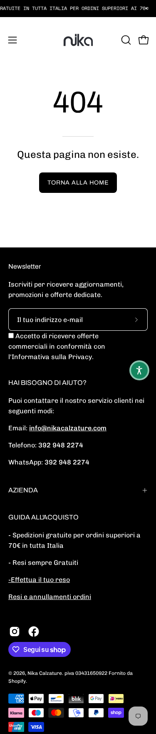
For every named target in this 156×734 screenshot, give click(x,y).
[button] (125, 40)
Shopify (17, 681)
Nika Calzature (44, 673)
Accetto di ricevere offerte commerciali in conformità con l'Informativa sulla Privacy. (56, 346)
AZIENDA (23, 490)
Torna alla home (78, 182)
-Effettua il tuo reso (39, 580)
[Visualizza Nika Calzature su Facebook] (33, 631)
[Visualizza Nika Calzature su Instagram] (14, 631)
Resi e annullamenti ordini (49, 597)
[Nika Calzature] (78, 40)
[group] (78, 8)
